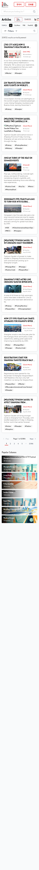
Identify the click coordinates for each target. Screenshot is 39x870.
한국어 (19, 4)
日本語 (30, 4)
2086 (31, 444)
